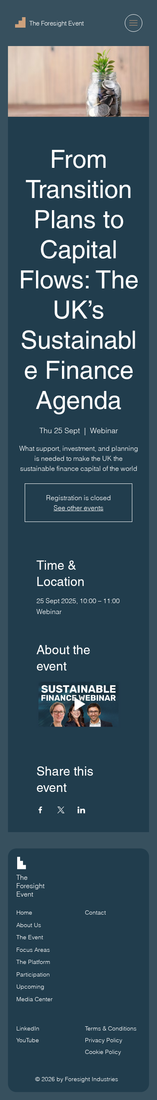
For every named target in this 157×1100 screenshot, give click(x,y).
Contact (95, 912)
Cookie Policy (103, 1052)
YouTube (27, 1040)
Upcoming (30, 986)
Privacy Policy (103, 1040)
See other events (78, 508)
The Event (29, 937)
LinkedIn (27, 1028)
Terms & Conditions (111, 1028)
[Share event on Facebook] (40, 810)
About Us (28, 925)
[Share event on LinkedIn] (81, 810)
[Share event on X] (61, 810)
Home (24, 912)
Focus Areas (33, 950)
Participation (33, 974)
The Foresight (30, 881)
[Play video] (78, 704)
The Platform (33, 962)
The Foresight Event (56, 23)
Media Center (34, 999)
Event (24, 894)
